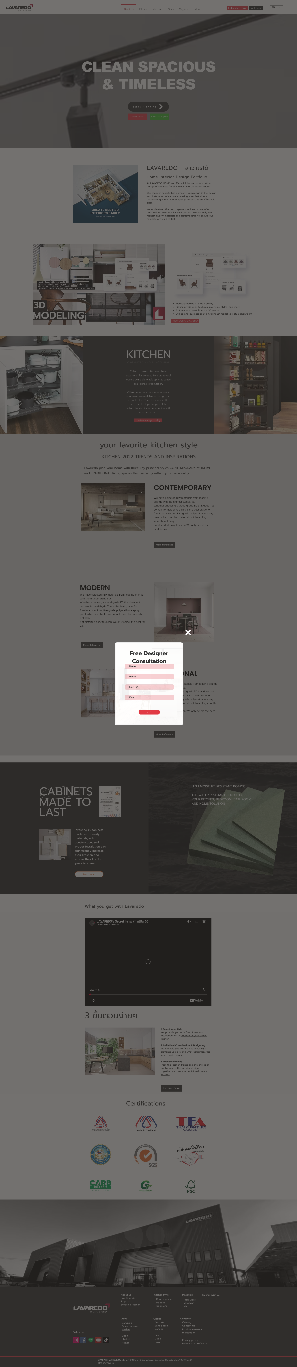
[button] (188, 632)
